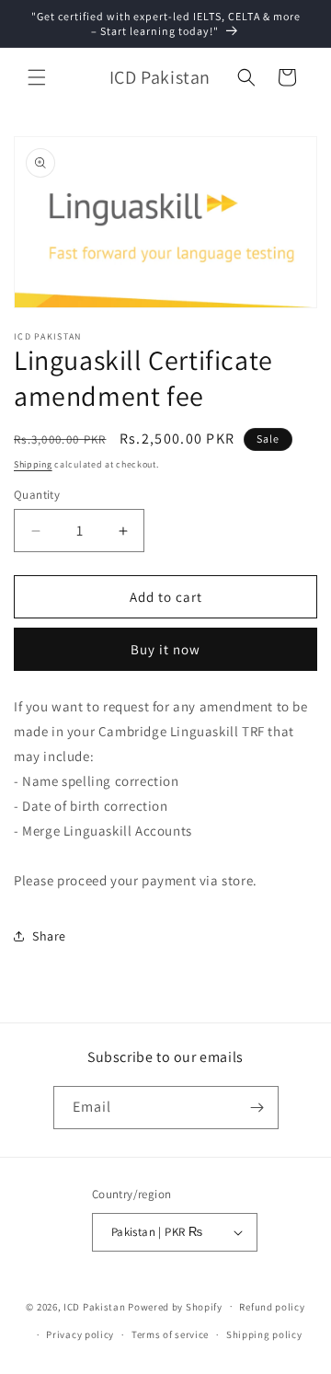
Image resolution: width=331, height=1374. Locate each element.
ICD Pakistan (94, 1305)
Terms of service (170, 1334)
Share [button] (49, 936)
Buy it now (165, 649)
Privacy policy (80, 1334)
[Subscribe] (257, 1107)
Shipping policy (264, 1334)
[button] (37, 77)
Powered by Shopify (175, 1305)
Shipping (33, 464)
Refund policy (271, 1306)
